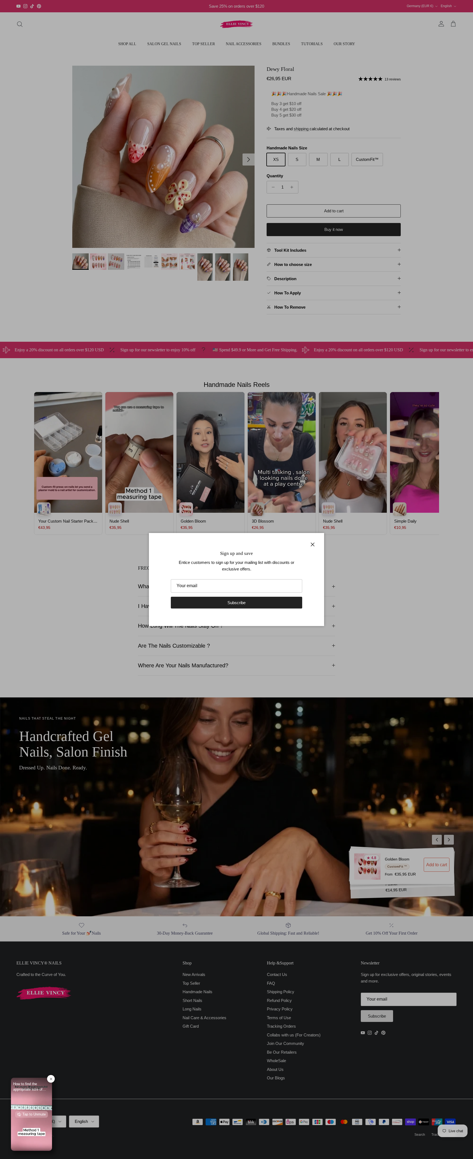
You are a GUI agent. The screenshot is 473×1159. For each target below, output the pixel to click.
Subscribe (236, 602)
